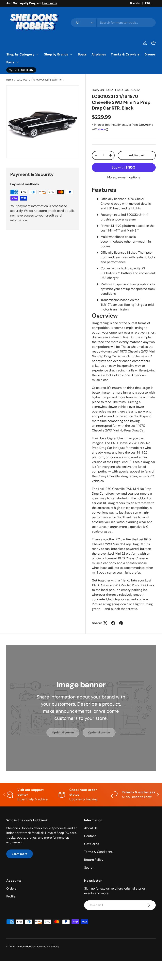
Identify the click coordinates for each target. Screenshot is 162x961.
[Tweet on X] (105, 623)
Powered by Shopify (48, 946)
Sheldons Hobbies (25, 946)
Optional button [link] (63, 732)
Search (89, 867)
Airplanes (98, 54)
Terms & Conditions (98, 852)
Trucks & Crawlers (125, 54)
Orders (11, 888)
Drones (150, 54)
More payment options (123, 177)
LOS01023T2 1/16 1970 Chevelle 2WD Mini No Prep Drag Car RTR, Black (40, 79)
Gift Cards (91, 844)
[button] (153, 42)
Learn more (49, 3)
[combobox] (113, 22)
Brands (135, 3)
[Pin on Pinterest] (121, 623)
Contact (90, 836)
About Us (91, 828)
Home (9, 79)
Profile (10, 896)
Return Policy (93, 860)
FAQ (147, 3)
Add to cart (136, 155)
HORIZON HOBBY (103, 90)
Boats (82, 54)
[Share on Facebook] (113, 623)
